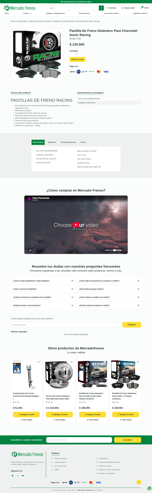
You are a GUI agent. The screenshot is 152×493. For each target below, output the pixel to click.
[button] (26, 419)
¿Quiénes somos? (140, 13)
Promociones (84, 13)
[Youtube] (23, 475)
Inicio (7, 13)
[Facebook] (12, 475)
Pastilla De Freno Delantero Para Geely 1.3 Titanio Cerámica (124, 396)
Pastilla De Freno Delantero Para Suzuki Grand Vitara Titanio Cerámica (91, 396)
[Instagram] (18, 475)
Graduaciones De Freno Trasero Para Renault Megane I (26, 396)
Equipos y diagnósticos (55, 13)
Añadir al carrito (77, 59)
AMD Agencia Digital (84, 490)
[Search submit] (101, 8)
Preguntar (132, 325)
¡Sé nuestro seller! (111, 13)
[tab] (38, 142)
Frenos (26, 13)
